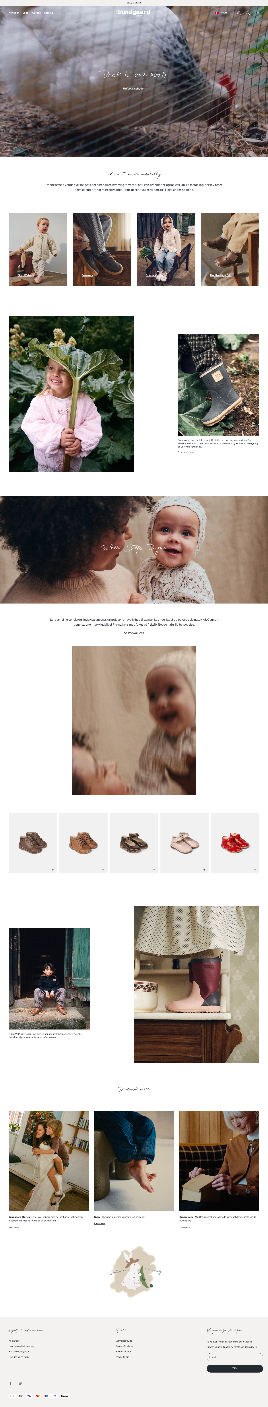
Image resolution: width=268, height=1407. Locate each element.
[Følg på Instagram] (20, 1383)
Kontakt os (14, 1340)
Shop (26, 12)
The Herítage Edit (221, 276)
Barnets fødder (123, 1351)
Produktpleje (122, 1357)
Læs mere (14, 1228)
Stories (48, 12)
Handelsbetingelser (19, 1351)
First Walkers (26, 276)
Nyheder (14, 12)
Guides (36, 12)
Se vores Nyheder (187, 452)
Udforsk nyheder (134, 88)
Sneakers (87, 276)
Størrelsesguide (124, 1340)
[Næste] (251, 840)
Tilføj (234, 1368)
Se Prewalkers (134, 633)
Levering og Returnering (21, 1346)
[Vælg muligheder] (53, 870)
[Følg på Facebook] (10, 1383)
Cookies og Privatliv (19, 1357)
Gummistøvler (155, 276)
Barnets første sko (125, 1346)
